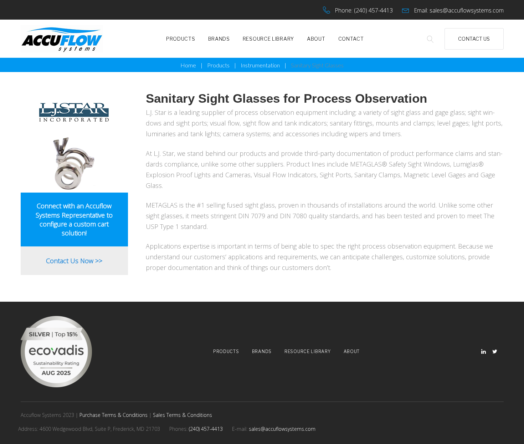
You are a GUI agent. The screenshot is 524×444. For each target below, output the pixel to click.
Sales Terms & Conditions (182, 415)
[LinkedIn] (483, 352)
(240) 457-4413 (373, 10)
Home (188, 65)
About (316, 39)
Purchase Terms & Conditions (113, 415)
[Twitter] (494, 352)
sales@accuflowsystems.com (467, 10)
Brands (219, 39)
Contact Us (474, 39)
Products (180, 39)
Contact (351, 39)
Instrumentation (260, 65)
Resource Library (268, 39)
